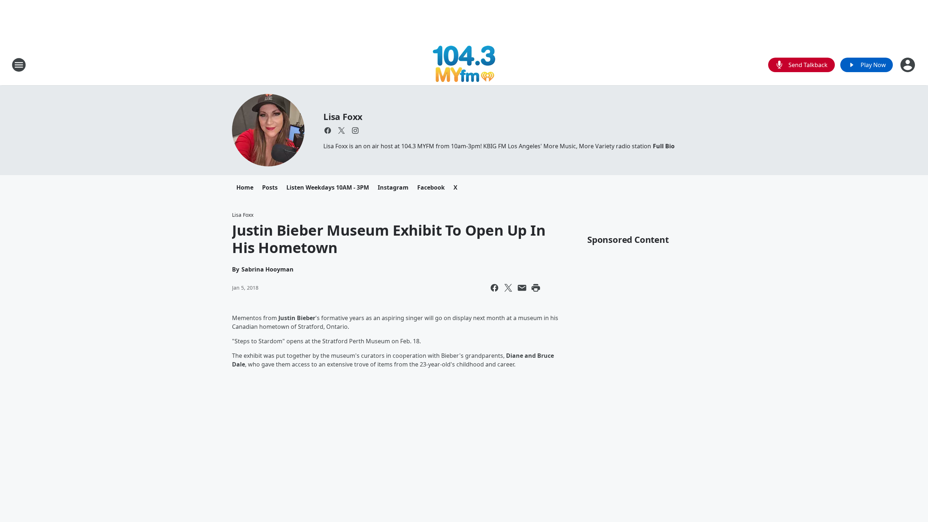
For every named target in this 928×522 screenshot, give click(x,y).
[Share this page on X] (508, 288)
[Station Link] (464, 65)
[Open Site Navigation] (19, 65)
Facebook (431, 187)
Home (244, 187)
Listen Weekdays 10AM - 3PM (327, 187)
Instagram (393, 187)
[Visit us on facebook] (327, 130)
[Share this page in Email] (522, 288)
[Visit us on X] (341, 130)
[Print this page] (536, 288)
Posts (270, 187)
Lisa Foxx (342, 117)
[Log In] (908, 65)
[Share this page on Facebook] (494, 288)
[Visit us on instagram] (355, 130)
